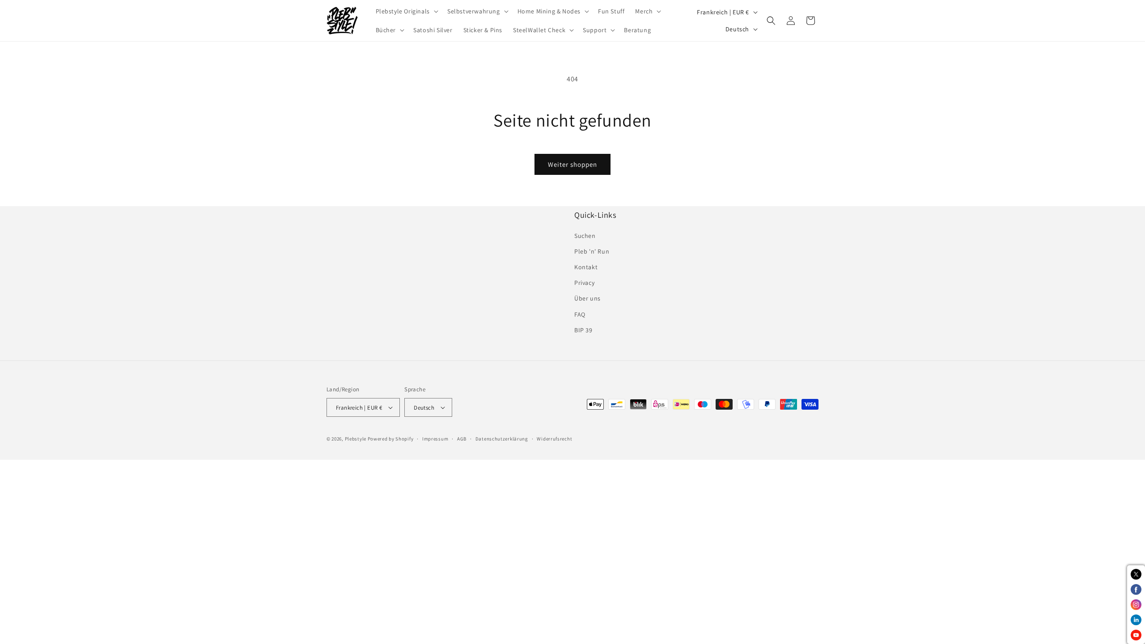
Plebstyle (355, 439)
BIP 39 (583, 330)
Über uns (587, 298)
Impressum (435, 439)
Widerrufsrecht (554, 439)
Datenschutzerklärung (501, 439)
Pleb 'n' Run (591, 251)
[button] (406, 11)
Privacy (584, 283)
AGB (461, 439)
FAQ (579, 314)
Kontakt (586, 267)
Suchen (585, 236)
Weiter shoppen (572, 164)
